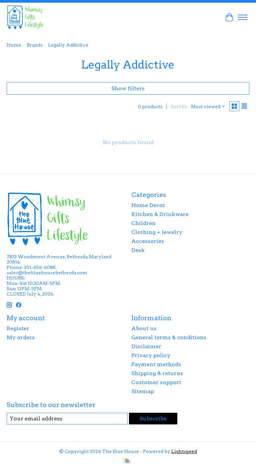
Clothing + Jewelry (156, 232)
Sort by (179, 106)
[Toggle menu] (242, 17)
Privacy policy (150, 355)
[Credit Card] (127, 461)
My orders (21, 337)
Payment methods (156, 364)
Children (143, 223)
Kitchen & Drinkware (160, 214)
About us (143, 328)
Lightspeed (184, 451)
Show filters (128, 88)
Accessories (147, 241)
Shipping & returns (157, 373)
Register (18, 328)
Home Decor (148, 205)
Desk (138, 250)
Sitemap (142, 391)
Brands (35, 45)
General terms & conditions (168, 337)
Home (14, 45)
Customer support (156, 382)
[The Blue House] (25, 17)
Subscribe (153, 418)
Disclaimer (146, 346)
